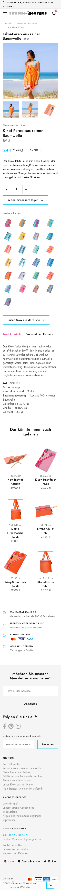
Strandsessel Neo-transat (18, 780)
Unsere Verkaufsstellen (16, 849)
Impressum (9, 820)
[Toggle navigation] (5, 14)
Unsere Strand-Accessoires (18, 808)
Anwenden (48, 744)
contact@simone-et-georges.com (22, 839)
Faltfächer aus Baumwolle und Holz (23, 776)
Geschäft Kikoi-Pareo (27, 23)
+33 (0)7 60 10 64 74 (15, 835)
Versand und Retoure (39, 334)
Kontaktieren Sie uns (15, 845)
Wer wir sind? (11, 804)
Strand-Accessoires (14, 125)
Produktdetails (12, 334)
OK (50, 885)
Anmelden (30, 704)
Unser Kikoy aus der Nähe (24, 320)
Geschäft (7, 23)
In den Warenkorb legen (23, 200)
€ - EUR (34, 150)
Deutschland (29, 861)
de (9, 861)
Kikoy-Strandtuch (12, 764)
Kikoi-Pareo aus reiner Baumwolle (22, 768)
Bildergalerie (10, 812)
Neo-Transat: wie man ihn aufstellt (23, 789)
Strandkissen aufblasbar (16, 772)
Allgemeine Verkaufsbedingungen (22, 816)
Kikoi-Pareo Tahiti (16, 27)
